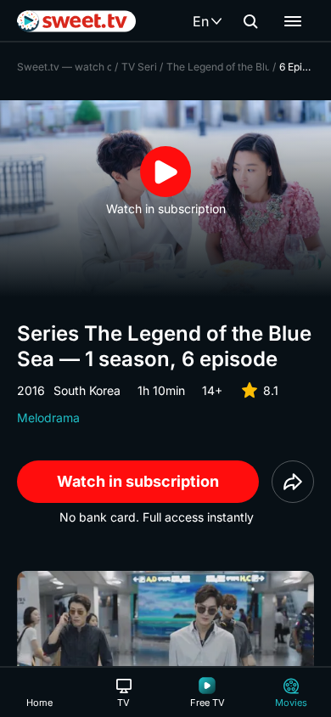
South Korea (87, 390)
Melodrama (48, 417)
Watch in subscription (138, 481)
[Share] (293, 481)
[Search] (250, 21)
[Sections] (293, 21)
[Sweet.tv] (76, 21)
